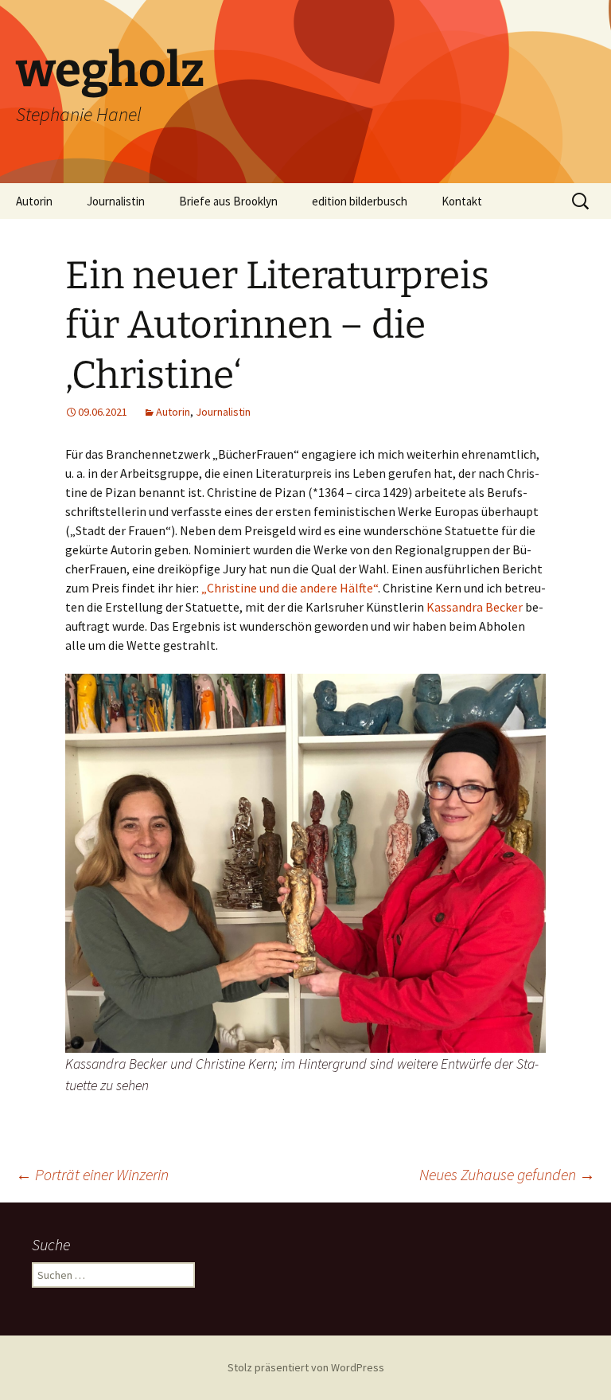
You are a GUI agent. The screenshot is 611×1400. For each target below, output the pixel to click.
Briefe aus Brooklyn (228, 201)
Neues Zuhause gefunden (507, 1174)
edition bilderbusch (359, 201)
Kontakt (462, 201)
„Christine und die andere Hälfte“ (289, 588)
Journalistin (116, 201)
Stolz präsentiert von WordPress (306, 1367)
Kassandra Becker (475, 607)
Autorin (34, 201)
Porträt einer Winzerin (92, 1174)
